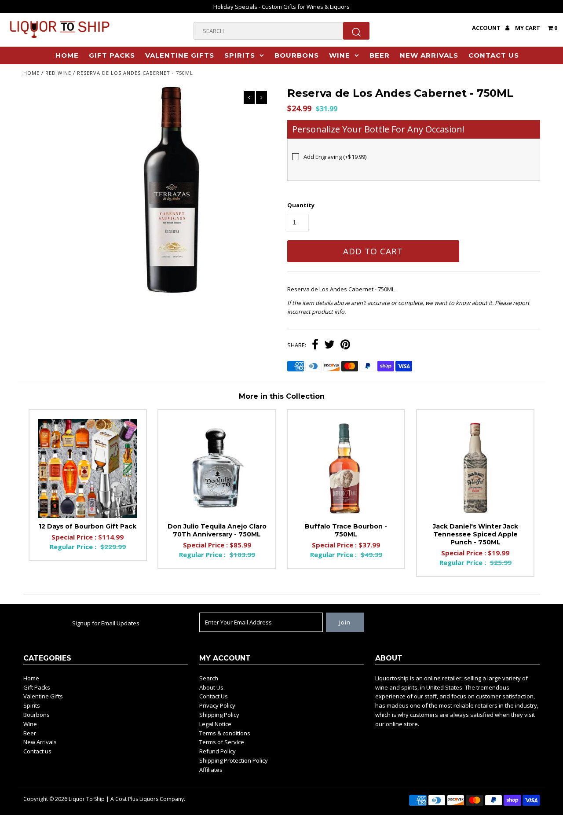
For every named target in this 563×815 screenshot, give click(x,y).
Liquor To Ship (87, 799)
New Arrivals (429, 55)
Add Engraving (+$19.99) (334, 157)
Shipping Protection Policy (233, 760)
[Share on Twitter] (329, 345)
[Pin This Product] (345, 345)
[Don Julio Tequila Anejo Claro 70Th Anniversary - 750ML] (216, 468)
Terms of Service (221, 742)
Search (208, 678)
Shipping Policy (219, 715)
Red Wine (58, 73)
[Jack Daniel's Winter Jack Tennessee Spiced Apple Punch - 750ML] (475, 468)
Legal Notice (215, 724)
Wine (339, 55)
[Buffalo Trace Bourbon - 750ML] (345, 468)
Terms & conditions (224, 733)
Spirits (239, 55)
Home (67, 55)
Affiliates (211, 770)
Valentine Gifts (179, 55)
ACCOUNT (487, 28)
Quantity (300, 205)
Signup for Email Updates (105, 623)
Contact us (493, 55)
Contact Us (213, 696)
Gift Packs (112, 55)
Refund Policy (217, 751)
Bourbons (296, 55)
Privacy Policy (217, 705)
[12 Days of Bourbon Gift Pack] (87, 468)
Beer (379, 55)
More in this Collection (282, 396)
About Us (211, 687)
